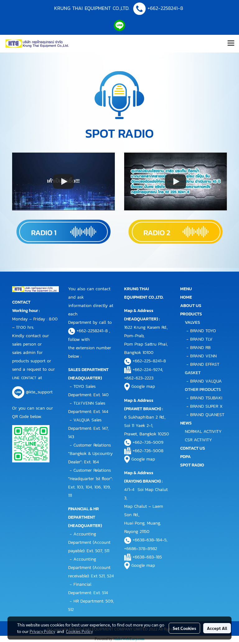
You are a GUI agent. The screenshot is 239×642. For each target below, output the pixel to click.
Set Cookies (184, 628)
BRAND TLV (201, 339)
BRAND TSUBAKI (206, 398)
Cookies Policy (79, 631)
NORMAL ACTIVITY (203, 431)
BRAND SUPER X (206, 406)
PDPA (185, 456)
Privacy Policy (42, 631)
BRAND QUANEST (207, 414)
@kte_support (39, 392)
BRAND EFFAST (204, 364)
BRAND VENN (203, 356)
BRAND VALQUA (206, 381)
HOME (186, 297)
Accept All (217, 628)
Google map (143, 386)
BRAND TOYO (203, 331)
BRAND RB (200, 347)
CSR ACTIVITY (198, 440)
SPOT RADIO (192, 465)
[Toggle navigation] (231, 43)
